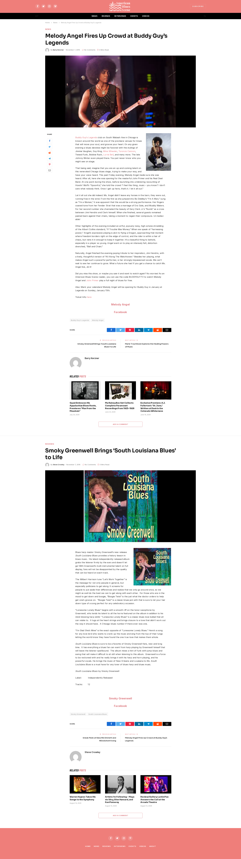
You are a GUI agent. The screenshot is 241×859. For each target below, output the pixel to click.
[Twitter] (49, 146)
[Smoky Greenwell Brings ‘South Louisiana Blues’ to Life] (120, 506)
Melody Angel (120, 304)
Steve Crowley (58, 465)
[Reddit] (49, 152)
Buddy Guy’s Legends (86, 137)
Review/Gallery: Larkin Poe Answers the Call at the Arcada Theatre (154, 800)
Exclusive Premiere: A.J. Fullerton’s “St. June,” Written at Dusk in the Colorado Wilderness (152, 407)
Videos (142, 846)
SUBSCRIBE (198, 6)
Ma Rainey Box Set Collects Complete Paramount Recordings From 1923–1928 (119, 406)
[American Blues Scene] (120, 6)
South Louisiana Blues (97, 714)
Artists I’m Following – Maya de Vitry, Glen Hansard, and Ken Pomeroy (119, 800)
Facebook (120, 312)
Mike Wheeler (110, 151)
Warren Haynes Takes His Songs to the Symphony (83, 798)
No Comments (89, 50)
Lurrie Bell (108, 154)
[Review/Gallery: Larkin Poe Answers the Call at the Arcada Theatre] (155, 784)
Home (88, 846)
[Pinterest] (49, 164)
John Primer (92, 280)
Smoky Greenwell (120, 698)
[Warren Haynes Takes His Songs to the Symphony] (85, 784)
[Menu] (36, 16)
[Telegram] (49, 158)
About (152, 846)
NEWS (94, 16)
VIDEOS (145, 16)
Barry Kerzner (58, 50)
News (48, 29)
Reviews (49, 444)
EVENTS (134, 16)
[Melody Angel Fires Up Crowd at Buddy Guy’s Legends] (120, 91)
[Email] (49, 170)
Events (132, 846)
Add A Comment (120, 424)
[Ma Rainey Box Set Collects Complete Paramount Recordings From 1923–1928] (120, 390)
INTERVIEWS (120, 16)
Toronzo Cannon (126, 151)
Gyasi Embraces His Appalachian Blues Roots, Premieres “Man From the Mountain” (83, 407)
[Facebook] (49, 140)
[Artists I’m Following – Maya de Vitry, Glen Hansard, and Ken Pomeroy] (120, 784)
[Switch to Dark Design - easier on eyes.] (200, 16)
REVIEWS (106, 16)
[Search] (204, 16)
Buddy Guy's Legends (80, 320)
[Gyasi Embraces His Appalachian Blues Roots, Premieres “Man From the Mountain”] (85, 390)
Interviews (120, 846)
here (89, 297)
